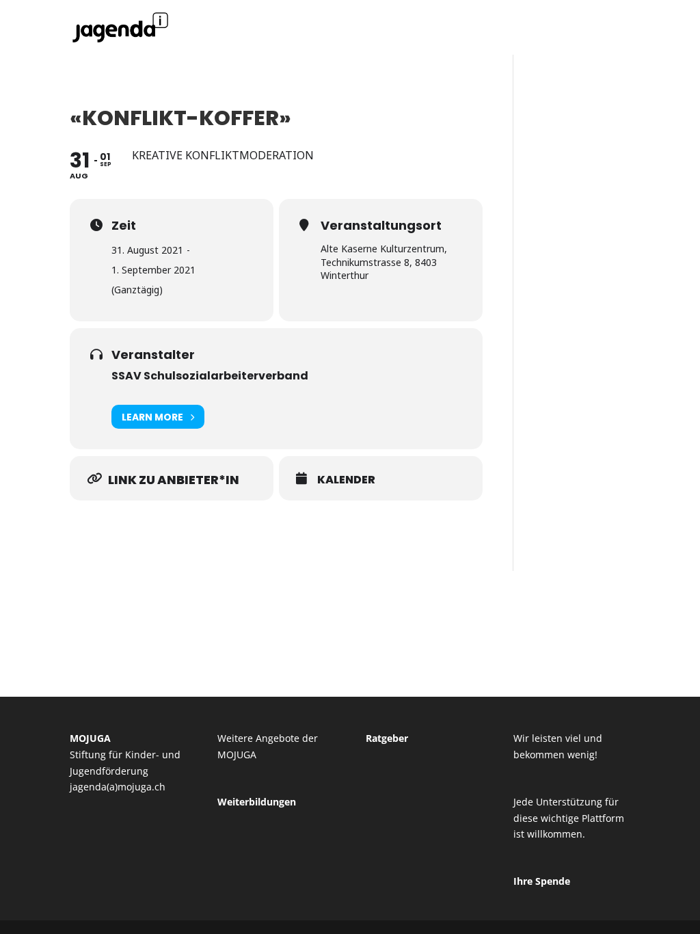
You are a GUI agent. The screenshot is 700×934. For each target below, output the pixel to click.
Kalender (346, 480)
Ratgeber (387, 738)
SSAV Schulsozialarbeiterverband (209, 376)
